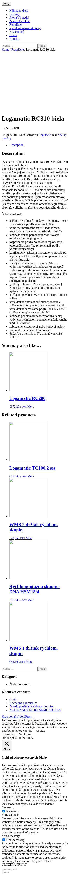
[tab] (38, 145)
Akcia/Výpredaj (19, 17)
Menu (6, 3)
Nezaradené (16, 31)
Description (16, 145)
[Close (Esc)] (3, 869)
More (30, 406)
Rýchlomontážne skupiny (25, 28)
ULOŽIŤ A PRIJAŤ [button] (14, 864)
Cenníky (14, 14)
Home (5, 49)
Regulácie (15, 24)
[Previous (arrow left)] (3, 872)
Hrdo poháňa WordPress (17, 716)
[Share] (7, 869)
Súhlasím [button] (25, 734)
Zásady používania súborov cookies (31, 706)
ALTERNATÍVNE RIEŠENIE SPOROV (35, 710)
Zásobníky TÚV (19, 21)
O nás (13, 35)
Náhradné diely (18, 10)
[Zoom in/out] (14, 869)
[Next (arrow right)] (7, 872)
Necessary (12, 811)
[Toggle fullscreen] (10, 869)
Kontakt (14, 38)
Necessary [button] (8, 807)
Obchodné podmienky (23, 702)
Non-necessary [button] (11, 836)
